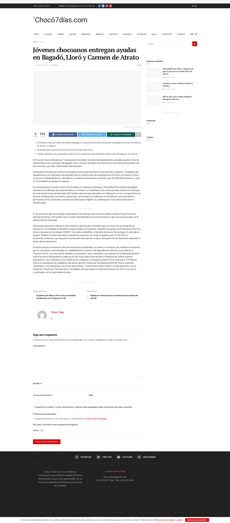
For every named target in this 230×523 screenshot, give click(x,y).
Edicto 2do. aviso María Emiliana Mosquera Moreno (177, 97)
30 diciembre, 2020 (42, 65)
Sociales (181, 34)
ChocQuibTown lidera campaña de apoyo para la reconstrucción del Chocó (178, 71)
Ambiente (100, 34)
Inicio (36, 34)
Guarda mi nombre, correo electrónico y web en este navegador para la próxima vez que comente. (83, 407)
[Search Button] (194, 43)
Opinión (60, 34)
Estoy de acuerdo (197, 520)
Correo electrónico (43, 395)
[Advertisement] (170, 485)
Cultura (72, 34)
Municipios (86, 34)
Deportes (113, 34)
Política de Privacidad (96, 418)
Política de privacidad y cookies (168, 520)
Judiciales (127, 34)
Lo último (48, 34)
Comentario (39, 346)
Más (192, 34)
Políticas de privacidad (45, 414)
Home (35, 42)
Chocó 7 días (57, 312)
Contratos (167, 34)
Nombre (38, 383)
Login (195, 6)
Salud (154, 34)
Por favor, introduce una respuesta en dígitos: (55, 424)
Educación (141, 34)
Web (91, 395)
